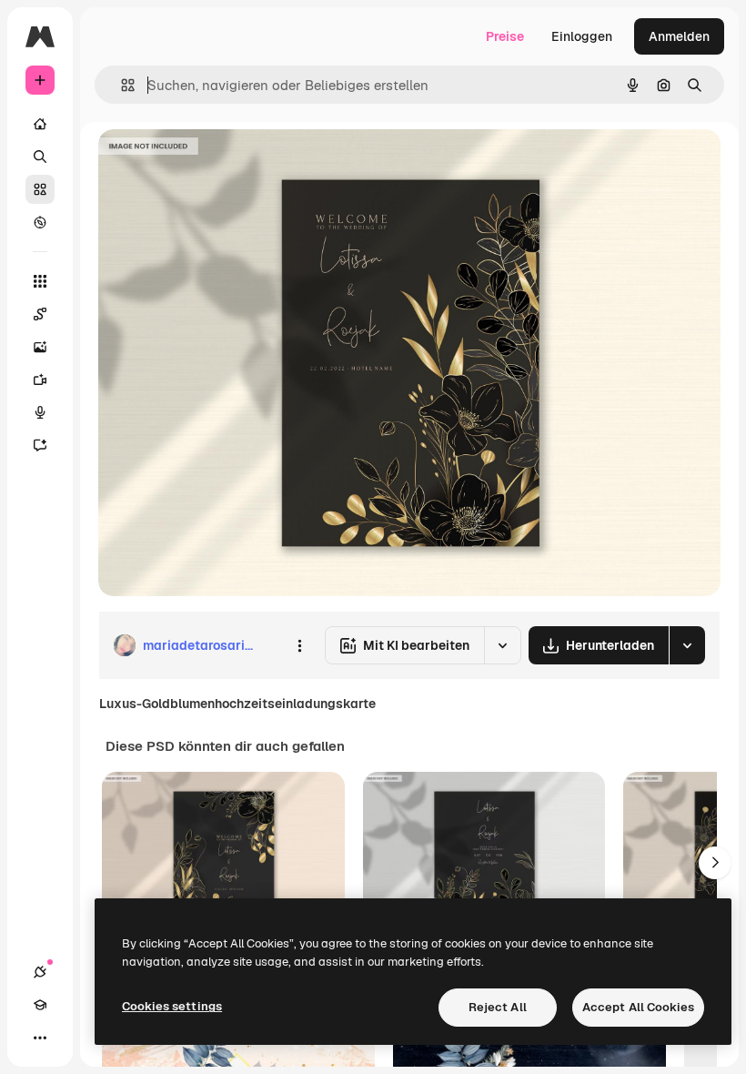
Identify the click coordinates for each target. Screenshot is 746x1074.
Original (214, 163)
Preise (505, 36)
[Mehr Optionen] (299, 645)
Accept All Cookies (638, 1007)
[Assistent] (40, 445)
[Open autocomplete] (121, 85)
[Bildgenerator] (40, 346)
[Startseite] (40, 123)
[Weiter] (715, 863)
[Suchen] (40, 156)
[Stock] (40, 189)
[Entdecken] (40, 222)
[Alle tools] (40, 281)
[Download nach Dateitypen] (687, 645)
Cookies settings (172, 1006)
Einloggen (581, 36)
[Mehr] (40, 1037)
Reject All (498, 1007)
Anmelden (679, 36)
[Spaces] (40, 314)
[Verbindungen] (40, 972)
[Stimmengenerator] (40, 412)
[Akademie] (40, 1004)
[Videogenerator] (40, 379)
